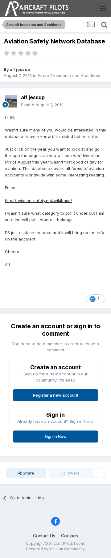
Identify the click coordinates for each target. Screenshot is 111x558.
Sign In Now (55, 436)
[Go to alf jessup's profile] (11, 101)
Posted (42, 104)
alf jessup (20, 69)
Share (28, 473)
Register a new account (55, 395)
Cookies (69, 535)
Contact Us (44, 535)
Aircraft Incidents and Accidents (69, 75)
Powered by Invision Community (55, 549)
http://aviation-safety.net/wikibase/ (38, 200)
